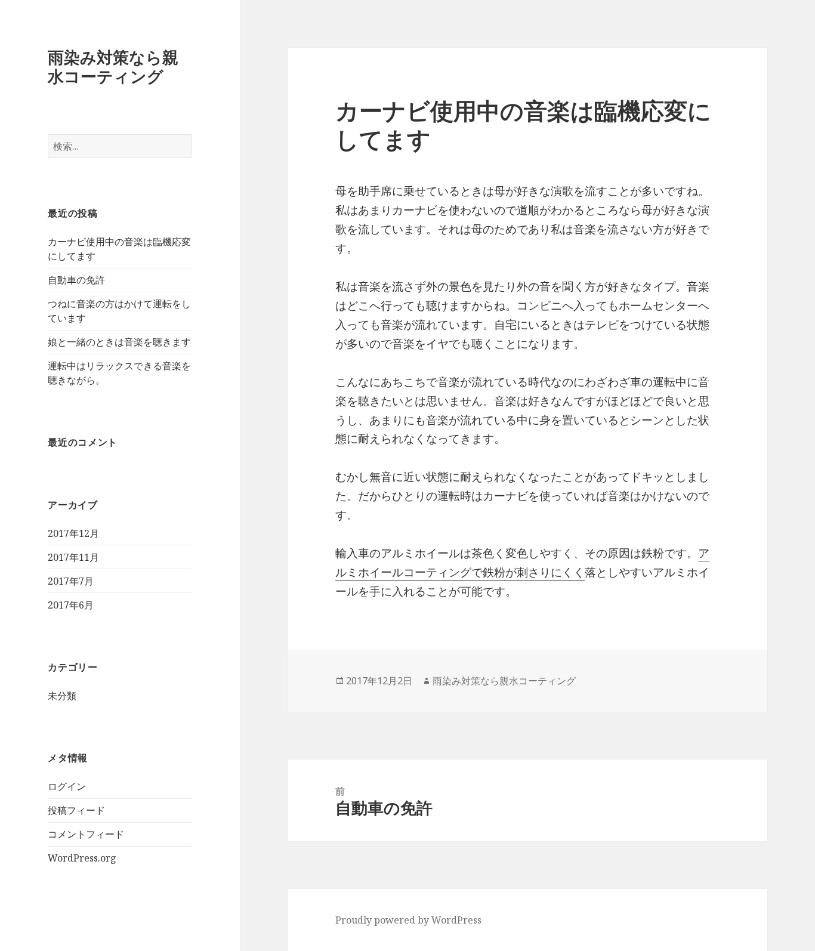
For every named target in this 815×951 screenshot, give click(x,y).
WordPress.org (82, 857)
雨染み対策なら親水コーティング (113, 66)
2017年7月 (71, 581)
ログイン (67, 786)
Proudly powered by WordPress (408, 920)
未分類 (62, 695)
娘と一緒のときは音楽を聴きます (119, 341)
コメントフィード (86, 834)
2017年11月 (73, 557)
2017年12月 (73, 533)
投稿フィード (76, 810)
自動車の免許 (76, 279)
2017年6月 (71, 605)
